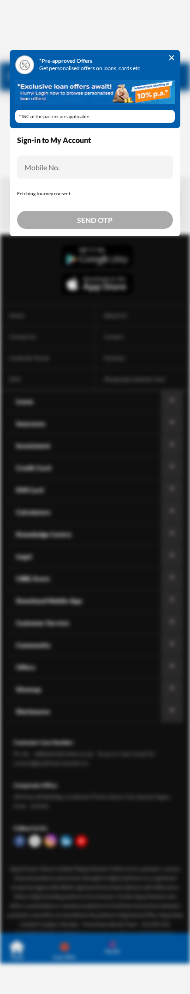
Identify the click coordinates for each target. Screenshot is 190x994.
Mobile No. (41, 167)
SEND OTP (95, 220)
